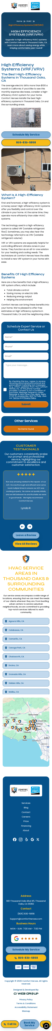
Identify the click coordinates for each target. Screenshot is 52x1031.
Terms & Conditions (26, 1003)
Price (26, 821)
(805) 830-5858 (26, 913)
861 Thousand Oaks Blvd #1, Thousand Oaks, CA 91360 (26, 902)
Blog (26, 807)
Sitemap (26, 1011)
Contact (26, 812)
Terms (16, 398)
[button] (22, 526)
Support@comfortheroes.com (26, 918)
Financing (26, 826)
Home (19, 21)
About (26, 830)
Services (26, 803)
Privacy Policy (29, 398)
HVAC (29, 21)
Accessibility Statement (26, 1007)
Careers (26, 816)
